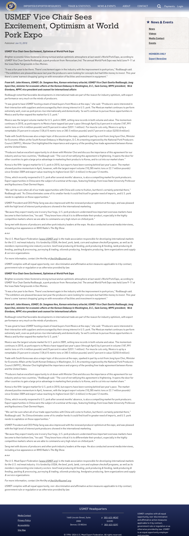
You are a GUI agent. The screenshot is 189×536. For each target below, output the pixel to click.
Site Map (22, 530)
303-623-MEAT (111, 517)
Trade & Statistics (79, 6)
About (126, 6)
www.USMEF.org (48, 238)
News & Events (107, 6)
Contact (142, 6)
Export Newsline (158, 58)
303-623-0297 (111, 524)
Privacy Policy (24, 520)
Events (152, 43)
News (152, 28)
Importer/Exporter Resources (42, 6)
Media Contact (156, 38)
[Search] (159, 6)
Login (180, 6)
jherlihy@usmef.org (60, 258)
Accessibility (24, 525)
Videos (152, 33)
